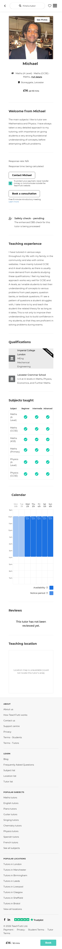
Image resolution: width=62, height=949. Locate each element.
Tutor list (8, 781)
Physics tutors (10, 831)
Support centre (11, 726)
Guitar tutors (10, 814)
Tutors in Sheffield (13, 897)
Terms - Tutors (11, 743)
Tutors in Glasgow (13, 892)
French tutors (10, 842)
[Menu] (55, 5)
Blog (5, 759)
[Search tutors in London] (5, 6)
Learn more (14, 202)
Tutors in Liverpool (13, 886)
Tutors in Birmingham (15, 875)
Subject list (9, 770)
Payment (8, 929)
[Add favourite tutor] (50, 5)
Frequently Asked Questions (18, 764)
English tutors (10, 803)
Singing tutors (11, 820)
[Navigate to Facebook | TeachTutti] (4, 920)
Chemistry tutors (12, 825)
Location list (9, 776)
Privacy (7, 731)
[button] (47, 587)
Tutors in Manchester (14, 869)
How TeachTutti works (15, 715)
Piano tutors (10, 808)
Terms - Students (12, 737)
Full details (36, 77)
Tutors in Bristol (11, 903)
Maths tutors (10, 797)
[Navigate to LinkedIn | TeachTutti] (9, 920)
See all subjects (11, 848)
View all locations (12, 909)
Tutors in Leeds (11, 881)
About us (8, 709)
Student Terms (36, 929)
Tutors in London (12, 864)
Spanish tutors (11, 836)
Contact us (9, 720)
